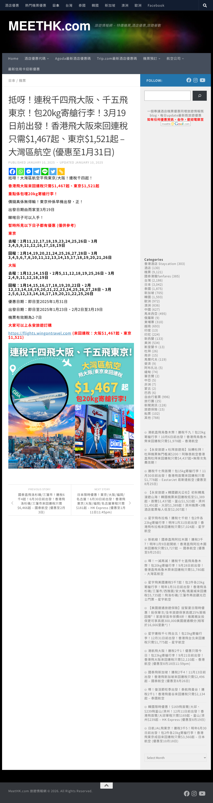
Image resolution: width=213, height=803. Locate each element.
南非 (147, 355)
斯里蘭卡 (151, 347)
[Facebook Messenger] (28, 171)
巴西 (147, 392)
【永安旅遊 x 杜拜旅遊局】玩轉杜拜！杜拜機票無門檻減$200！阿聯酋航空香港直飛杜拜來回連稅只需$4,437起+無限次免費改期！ (175, 455)
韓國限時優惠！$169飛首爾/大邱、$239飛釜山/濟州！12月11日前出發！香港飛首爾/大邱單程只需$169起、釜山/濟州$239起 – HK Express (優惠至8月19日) (175, 713)
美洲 (147, 342)
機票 (22, 80)
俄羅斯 (149, 317)
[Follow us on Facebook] (188, 80)
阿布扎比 (151, 367)
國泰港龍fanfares (157, 276)
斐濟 (147, 363)
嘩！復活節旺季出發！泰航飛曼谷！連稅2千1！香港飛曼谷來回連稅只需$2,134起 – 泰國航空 (174, 693)
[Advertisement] (175, 161)
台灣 (69, 5)
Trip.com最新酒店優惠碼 (117, 58)
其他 (147, 417)
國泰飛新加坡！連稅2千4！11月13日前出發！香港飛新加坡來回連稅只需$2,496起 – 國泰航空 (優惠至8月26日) (175, 676)
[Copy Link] (61, 171)
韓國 (95, 5)
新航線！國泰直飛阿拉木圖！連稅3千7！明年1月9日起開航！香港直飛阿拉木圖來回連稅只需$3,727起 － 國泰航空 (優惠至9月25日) (175, 545)
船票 (147, 413)
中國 (147, 309)
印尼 (147, 334)
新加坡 (110, 5)
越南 (147, 326)
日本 (55, 5)
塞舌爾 (149, 376)
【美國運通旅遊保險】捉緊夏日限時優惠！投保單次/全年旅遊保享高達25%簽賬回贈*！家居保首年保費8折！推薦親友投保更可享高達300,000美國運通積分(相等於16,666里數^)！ (175, 616)
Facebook (156, 5)
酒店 (147, 268)
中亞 (147, 380)
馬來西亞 (151, 313)
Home (13, 58)
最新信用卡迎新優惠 (24, 68)
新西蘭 (149, 338)
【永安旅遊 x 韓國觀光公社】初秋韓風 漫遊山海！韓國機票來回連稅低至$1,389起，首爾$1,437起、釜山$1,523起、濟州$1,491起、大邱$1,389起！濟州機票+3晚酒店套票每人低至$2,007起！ (175, 500)
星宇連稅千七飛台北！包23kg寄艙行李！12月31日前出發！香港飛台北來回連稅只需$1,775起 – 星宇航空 (174, 637)
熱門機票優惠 (35, 5)
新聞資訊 (151, 405)
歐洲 (138, 5)
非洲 (147, 384)
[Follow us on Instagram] (195, 80)
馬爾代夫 (151, 359)
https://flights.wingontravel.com (39, 333)
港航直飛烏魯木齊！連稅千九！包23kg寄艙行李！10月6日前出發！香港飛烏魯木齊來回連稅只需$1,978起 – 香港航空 (175, 436)
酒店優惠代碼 (35, 58)
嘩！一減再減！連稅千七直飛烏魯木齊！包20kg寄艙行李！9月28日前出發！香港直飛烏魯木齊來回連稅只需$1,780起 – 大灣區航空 (174, 567)
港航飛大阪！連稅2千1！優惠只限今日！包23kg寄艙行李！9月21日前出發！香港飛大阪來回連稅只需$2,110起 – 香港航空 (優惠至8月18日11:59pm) (174, 657)
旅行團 (149, 401)
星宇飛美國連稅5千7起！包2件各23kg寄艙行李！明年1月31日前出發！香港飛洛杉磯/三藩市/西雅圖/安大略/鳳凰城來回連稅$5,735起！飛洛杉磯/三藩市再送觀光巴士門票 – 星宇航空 (175, 590)
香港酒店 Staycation (160, 263)
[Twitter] (53, 171)
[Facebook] (12, 171)
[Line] (44, 171)
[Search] (200, 96)
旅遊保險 (151, 409)
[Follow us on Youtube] (202, 80)
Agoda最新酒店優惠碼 (73, 58)
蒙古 (147, 388)
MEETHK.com (49, 25)
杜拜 (147, 351)
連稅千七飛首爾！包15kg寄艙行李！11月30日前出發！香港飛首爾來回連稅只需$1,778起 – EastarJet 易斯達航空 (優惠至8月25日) (175, 477)
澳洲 (125, 5)
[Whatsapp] (20, 171)
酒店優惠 (12, 5)
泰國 (82, 5)
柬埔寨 (149, 322)
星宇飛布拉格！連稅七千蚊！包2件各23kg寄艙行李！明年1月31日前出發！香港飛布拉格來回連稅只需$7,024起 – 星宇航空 (174, 524)
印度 (147, 330)
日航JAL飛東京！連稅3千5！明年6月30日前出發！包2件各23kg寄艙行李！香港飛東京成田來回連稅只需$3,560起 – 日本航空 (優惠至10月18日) (175, 734)
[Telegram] (36, 171)
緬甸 (147, 372)
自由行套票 (152, 397)
